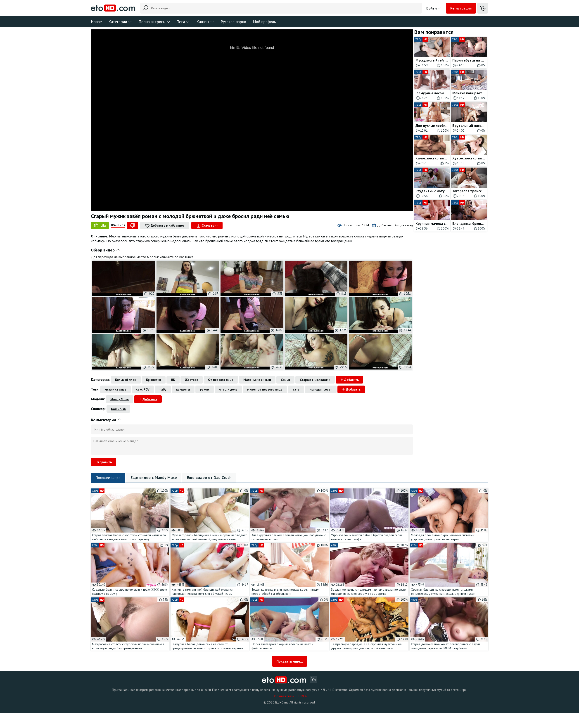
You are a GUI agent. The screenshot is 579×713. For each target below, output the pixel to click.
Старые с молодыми (315, 380)
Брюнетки (153, 380)
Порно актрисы (152, 21)
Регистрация (461, 8)
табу (162, 389)
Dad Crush (118, 409)
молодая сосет (320, 389)
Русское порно (233, 21)
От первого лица (220, 380)
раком (204, 389)
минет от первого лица (264, 389)
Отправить (103, 462)
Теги (181, 21)
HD (173, 380)
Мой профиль (264, 21)
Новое (96, 21)
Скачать (208, 225)
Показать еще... (289, 661)
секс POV (142, 389)
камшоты (183, 389)
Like (103, 225)
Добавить (351, 380)
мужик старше (115, 389)
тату (295, 389)
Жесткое (191, 380)
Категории (118, 21)
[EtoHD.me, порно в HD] (284, 680)
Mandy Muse (119, 399)
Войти (432, 8)
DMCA (303, 696)
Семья (285, 380)
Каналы (203, 21)
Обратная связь (283, 696)
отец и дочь (228, 389)
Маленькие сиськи (257, 380)
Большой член (125, 380)
